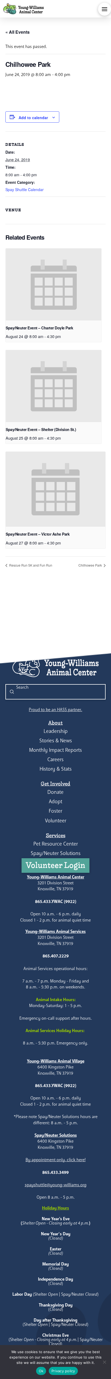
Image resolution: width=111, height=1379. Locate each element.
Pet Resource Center (55, 843)
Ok (41, 1371)
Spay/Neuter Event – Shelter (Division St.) (41, 429)
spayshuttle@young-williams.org (55, 1185)
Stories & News (55, 740)
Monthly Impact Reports (55, 750)
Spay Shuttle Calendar (24, 189)
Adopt (55, 801)
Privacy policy (63, 1371)
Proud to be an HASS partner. (55, 709)
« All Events (17, 32)
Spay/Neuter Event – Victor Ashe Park (38, 534)
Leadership (56, 731)
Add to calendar (33, 117)
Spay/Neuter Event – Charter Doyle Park (39, 327)
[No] (104, 1362)
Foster (55, 811)
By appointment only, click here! (56, 1160)
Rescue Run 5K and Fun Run (30, 565)
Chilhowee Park (90, 565)
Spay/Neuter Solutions (56, 853)
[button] (104, 9)
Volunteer (55, 820)
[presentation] (53, 284)
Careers (55, 759)
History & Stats (56, 769)
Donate (55, 792)
